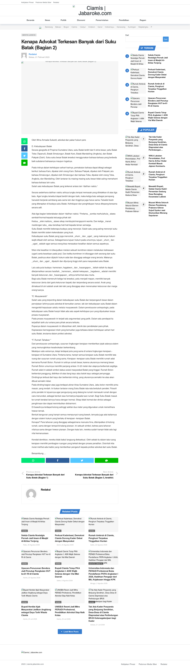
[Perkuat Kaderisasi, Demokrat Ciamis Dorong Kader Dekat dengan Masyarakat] (70, 524)
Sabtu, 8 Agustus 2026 (65, 580)
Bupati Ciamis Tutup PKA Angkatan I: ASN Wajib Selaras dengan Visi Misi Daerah (67, 572)
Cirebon (91, 27)
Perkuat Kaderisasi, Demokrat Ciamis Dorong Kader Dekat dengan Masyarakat (69, 538)
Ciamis (74, 27)
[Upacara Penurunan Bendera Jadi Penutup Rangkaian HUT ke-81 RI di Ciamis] (36, 557)
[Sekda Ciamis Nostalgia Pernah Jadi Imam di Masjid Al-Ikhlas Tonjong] (36, 524)
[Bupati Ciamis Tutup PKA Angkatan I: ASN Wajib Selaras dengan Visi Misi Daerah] (70, 557)
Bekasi (58, 27)
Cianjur (83, 27)
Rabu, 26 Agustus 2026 (31, 545)
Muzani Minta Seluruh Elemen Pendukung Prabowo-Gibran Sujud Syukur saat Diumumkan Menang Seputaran (158, 209)
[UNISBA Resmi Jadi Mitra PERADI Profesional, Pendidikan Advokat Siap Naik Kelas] (70, 595)
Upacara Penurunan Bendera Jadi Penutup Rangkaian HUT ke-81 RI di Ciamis (35, 571)
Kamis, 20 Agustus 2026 (31, 577)
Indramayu (109, 27)
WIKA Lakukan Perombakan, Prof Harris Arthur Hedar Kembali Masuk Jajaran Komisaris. (158, 160)
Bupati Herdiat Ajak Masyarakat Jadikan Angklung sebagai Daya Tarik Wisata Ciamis (36, 611)
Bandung (49, 27)
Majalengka (143, 27)
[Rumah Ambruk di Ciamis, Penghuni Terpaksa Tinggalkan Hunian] (103, 524)
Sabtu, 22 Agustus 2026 (98, 545)
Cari (127, 35)
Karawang (121, 27)
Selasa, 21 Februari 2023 (39, 57)
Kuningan (132, 27)
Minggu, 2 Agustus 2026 (98, 583)
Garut (100, 27)
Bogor (66, 27)
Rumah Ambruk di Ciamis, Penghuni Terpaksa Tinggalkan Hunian (101, 538)
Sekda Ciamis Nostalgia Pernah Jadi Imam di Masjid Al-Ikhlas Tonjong (34, 538)
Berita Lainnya (28, 35)
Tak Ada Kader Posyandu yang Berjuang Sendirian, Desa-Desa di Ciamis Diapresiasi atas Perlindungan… (158, 143)
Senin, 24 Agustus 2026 (65, 545)
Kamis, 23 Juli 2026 (30, 619)
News (24, 531)
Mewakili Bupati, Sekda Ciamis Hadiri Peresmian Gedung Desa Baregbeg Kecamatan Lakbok (158, 191)
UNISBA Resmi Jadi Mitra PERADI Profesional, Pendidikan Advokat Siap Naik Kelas (70, 611)
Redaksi (33, 54)
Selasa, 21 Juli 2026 (97, 625)
